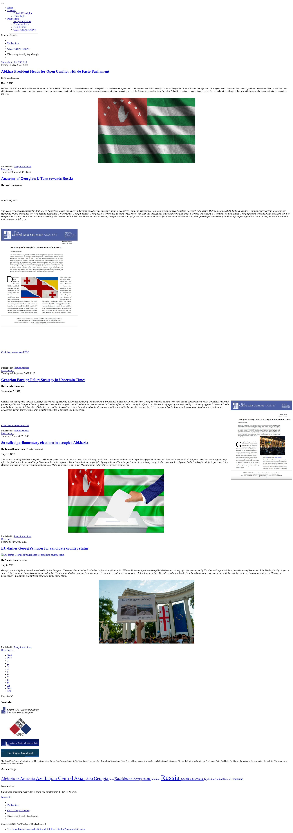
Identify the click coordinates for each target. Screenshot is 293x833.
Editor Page (19, 16)
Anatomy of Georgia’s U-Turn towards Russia (37, 178)
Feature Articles (21, 24)
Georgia (101, 778)
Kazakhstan (123, 779)
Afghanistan (10, 779)
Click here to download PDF (15, 352)
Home (10, 7)
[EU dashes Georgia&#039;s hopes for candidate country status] (32, 555)
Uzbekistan (236, 779)
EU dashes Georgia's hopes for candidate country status (44, 548)
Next (9, 688)
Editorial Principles (22, 13)
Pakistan (156, 779)
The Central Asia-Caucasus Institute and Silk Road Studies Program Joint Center (46, 829)
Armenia (28, 778)
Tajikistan (209, 779)
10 (8, 685)
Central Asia (71, 778)
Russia (171, 777)
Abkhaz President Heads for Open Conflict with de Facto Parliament (55, 71)
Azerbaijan (47, 778)
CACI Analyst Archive (24, 29)
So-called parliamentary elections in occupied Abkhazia (44, 443)
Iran (111, 779)
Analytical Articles (22, 21)
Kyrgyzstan (142, 779)
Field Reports (19, 27)
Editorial (11, 10)
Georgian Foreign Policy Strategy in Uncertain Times (43, 380)
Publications (13, 18)
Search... (5, 35)
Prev (9, 658)
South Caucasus (192, 779)
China (89, 779)
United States (222, 779)
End (9, 691)
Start (9, 655)
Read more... (7, 169)
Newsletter (6, 797)
